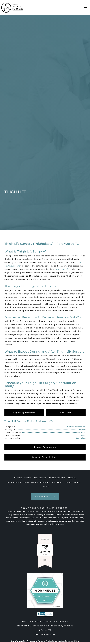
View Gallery (66, 413)
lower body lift (62, 269)
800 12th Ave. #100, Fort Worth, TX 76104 (45, 621)
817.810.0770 (45, 630)
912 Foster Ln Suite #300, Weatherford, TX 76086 (45, 626)
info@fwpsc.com (45, 634)
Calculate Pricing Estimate (45, 457)
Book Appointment (45, 496)
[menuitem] (22, 478)
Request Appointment (24, 413)
